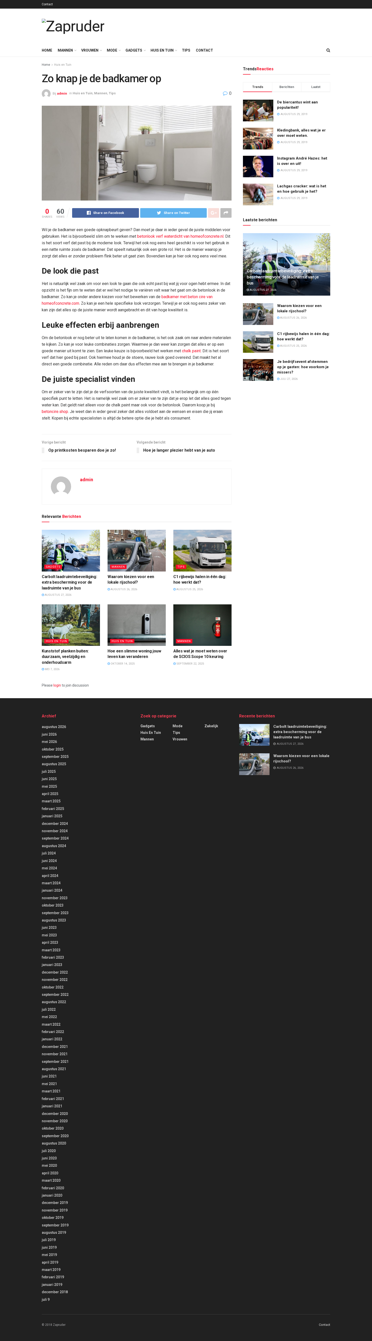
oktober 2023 (53, 905)
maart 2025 (51, 801)
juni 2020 (49, 1158)
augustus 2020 (54, 1143)
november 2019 (55, 1210)
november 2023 (55, 898)
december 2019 (55, 1203)
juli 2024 (49, 853)
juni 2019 (49, 1247)
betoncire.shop (55, 411)
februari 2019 (53, 1277)
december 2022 (55, 972)
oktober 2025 (53, 749)
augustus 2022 (54, 1002)
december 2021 (55, 1047)
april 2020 (50, 1173)
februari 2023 (53, 957)
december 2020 (55, 1114)
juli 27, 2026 (288, 379)
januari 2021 (52, 1106)
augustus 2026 (54, 727)
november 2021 (55, 1054)
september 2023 (55, 913)
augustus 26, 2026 (123, 589)
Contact (47, 4)
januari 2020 (52, 1195)
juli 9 (46, 1300)
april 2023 (50, 942)
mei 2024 (49, 868)
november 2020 (55, 1121)
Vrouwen (89, 50)
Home (47, 50)
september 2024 (55, 838)
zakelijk (211, 726)
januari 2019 (52, 1285)
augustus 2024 (54, 846)
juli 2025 (49, 772)
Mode (112, 50)
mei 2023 (49, 935)
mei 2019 (49, 1255)
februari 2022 (53, 1032)
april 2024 (50, 876)
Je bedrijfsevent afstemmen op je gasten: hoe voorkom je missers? (303, 367)
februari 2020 (53, 1188)
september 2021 (55, 1062)
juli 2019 (49, 1240)
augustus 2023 (54, 920)
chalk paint (191, 350)
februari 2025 (53, 809)
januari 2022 (52, 1039)
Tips (186, 50)
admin (62, 93)
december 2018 (55, 1292)
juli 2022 (49, 1009)
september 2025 (55, 757)
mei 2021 (49, 1084)
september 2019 (55, 1225)
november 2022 (55, 980)
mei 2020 (49, 1165)
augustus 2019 (54, 1232)
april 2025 (50, 794)
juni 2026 (49, 734)
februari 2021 (53, 1099)
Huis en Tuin (162, 50)
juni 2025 (49, 779)
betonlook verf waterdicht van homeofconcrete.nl (180, 236)
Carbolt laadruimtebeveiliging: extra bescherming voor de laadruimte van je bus (69, 582)
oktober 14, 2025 (122, 663)
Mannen (65, 50)
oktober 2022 (53, 987)
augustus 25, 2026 (189, 589)
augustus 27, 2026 (57, 595)
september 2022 (55, 995)
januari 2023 (52, 965)
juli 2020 (49, 1151)
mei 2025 (49, 786)
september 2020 (55, 1136)
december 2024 (55, 824)
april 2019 (50, 1262)
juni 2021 (49, 1076)
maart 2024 (51, 883)
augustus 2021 (54, 1069)
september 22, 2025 (190, 663)
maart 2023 (51, 950)
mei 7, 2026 (51, 669)
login (57, 685)
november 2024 (55, 831)
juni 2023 (49, 928)
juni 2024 (49, 861)
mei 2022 (49, 1017)
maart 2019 (51, 1270)
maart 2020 (51, 1180)
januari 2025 (52, 816)
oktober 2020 (53, 1128)
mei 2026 (49, 742)
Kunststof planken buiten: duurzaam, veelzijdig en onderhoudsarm (65, 657)
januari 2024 (52, 890)
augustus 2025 (54, 764)
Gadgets (134, 50)
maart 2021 (51, 1091)
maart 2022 (51, 1024)
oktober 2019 (53, 1218)
